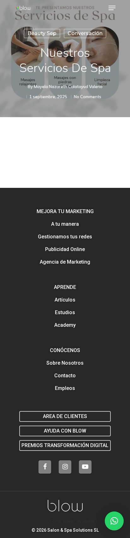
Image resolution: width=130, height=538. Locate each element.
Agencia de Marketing (65, 262)
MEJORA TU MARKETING (65, 211)
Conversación (85, 33)
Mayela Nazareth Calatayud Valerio (68, 86)
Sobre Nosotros (65, 363)
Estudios (65, 312)
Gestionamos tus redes (65, 237)
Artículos (65, 300)
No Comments (87, 96)
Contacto (65, 376)
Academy (65, 325)
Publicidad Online (65, 249)
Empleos (65, 388)
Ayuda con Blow (65, 431)
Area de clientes (65, 416)
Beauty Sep (41, 33)
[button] (114, 520)
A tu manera (65, 224)
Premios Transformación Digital (65, 445)
